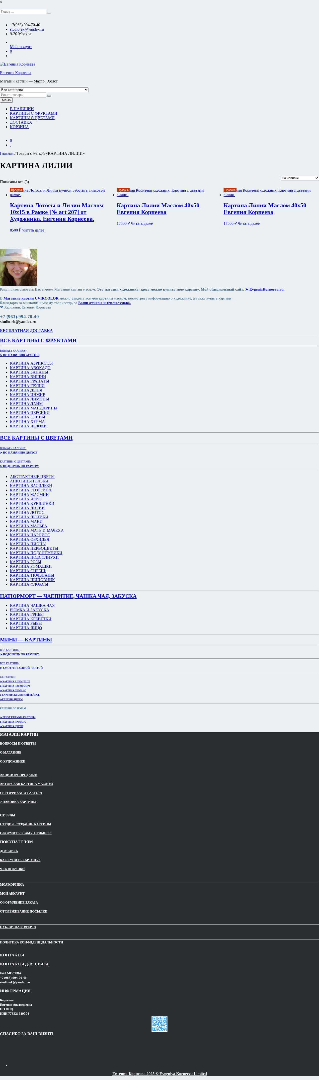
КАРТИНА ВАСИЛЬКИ (31, 485)
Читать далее (33, 230)
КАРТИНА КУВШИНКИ (32, 503)
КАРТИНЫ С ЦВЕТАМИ (32, 118)
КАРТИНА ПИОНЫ (28, 544)
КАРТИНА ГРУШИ (27, 386)
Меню (6, 100)
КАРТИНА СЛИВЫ (27, 417)
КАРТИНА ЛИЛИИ (27, 508)
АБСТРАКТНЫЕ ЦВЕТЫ (32, 476)
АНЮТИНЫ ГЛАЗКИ (29, 481)
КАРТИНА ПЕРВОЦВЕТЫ (34, 548)
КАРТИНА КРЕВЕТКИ (30, 619)
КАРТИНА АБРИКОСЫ (31, 363)
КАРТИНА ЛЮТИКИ (29, 517)
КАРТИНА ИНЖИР (27, 394)
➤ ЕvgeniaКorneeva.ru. (264, 289)
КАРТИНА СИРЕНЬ (28, 571)
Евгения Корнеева (15, 73)
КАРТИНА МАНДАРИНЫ (33, 408)
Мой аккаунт (21, 47)
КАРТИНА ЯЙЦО (26, 628)
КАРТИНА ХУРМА (27, 421)
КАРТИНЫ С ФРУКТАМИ (33, 113)
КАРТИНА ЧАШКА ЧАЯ (32, 605)
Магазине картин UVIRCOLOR (31, 298)
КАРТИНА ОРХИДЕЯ (29, 539)
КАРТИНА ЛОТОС (27, 512)
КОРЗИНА (19, 127)
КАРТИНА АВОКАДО (30, 368)
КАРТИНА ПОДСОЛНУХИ (34, 557)
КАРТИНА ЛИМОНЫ (29, 399)
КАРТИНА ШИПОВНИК (32, 580)
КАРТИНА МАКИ (26, 521)
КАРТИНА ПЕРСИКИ (30, 412)
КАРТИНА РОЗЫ (25, 562)
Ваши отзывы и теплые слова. (104, 303)
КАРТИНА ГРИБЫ (27, 614)
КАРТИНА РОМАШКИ (31, 566)
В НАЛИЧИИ (22, 109)
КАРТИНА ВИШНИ (28, 377)
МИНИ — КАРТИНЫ (26, 640)
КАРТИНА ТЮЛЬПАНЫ (32, 575)
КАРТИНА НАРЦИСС (30, 535)
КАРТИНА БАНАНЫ (29, 372)
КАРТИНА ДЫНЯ (26, 390)
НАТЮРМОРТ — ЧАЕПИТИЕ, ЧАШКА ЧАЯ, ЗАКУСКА (68, 596)
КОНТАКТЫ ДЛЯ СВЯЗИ (24, 964)
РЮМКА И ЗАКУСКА (29, 610)
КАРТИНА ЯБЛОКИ (28, 426)
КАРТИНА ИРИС (25, 499)
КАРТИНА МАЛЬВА (28, 526)
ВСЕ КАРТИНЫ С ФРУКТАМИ (38, 340)
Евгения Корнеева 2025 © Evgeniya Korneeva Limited (159, 1074)
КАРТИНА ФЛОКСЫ (29, 584)
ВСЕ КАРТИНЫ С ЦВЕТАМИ (36, 438)
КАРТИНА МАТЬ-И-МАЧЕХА (37, 530)
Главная (6, 153)
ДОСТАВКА (21, 122)
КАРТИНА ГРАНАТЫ (29, 381)
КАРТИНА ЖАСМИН (29, 494)
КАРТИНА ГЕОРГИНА (31, 490)
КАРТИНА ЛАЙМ (26, 403)
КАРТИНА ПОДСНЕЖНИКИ (36, 553)
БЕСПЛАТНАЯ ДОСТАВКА (26, 330)
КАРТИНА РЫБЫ (26, 623)
